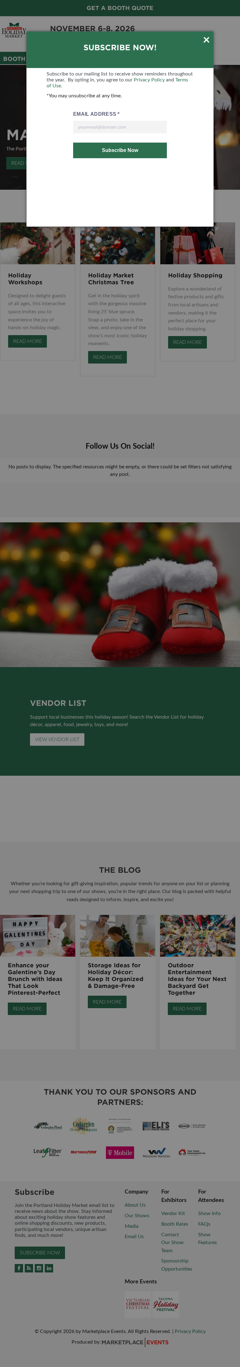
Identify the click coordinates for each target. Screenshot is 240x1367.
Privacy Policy (149, 79)
